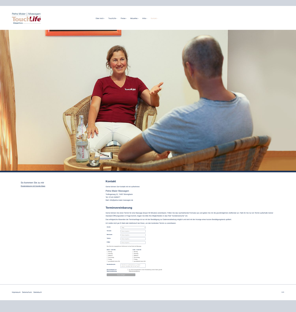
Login (282, 292)
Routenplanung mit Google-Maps (33, 186)
